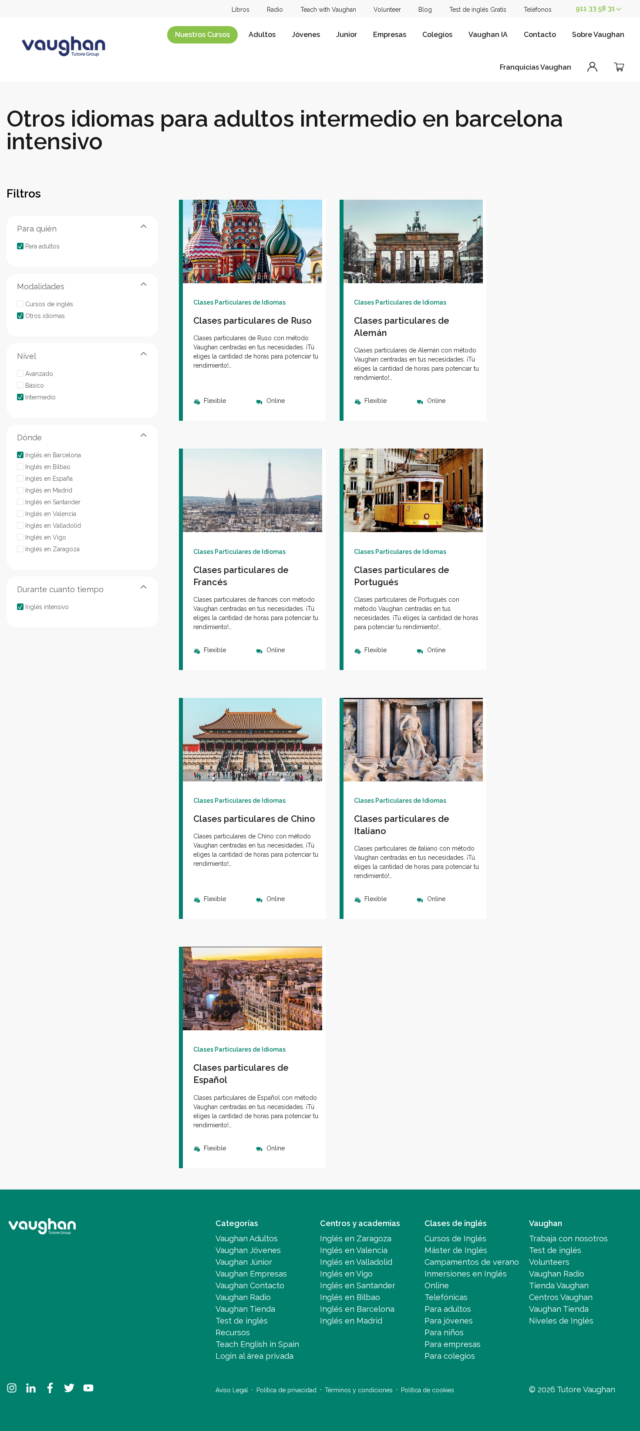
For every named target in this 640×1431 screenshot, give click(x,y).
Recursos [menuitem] (233, 1332)
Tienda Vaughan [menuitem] (559, 1285)
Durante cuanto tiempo (60, 588)
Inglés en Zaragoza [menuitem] (355, 1238)
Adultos (262, 34)
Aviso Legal (232, 1390)
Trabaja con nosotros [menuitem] (568, 1238)
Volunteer (387, 9)
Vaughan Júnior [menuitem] (244, 1262)
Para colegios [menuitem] (449, 1356)
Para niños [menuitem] (444, 1332)
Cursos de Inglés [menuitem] (455, 1238)
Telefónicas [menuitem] (446, 1297)
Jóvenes (306, 34)
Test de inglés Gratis (477, 9)
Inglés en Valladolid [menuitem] (356, 1262)
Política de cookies (427, 1390)
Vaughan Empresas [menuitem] (251, 1273)
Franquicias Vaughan (535, 67)
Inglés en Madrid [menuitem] (351, 1320)
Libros (240, 9)
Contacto (540, 34)
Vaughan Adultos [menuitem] (247, 1238)
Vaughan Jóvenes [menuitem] (248, 1250)
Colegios (437, 34)
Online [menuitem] (436, 1285)
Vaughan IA (488, 34)
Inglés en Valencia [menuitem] (353, 1250)
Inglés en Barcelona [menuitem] (357, 1309)
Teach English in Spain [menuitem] (257, 1344)
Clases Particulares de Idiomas (239, 302)
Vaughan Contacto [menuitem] (250, 1285)
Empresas (389, 34)
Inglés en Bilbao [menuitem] (350, 1297)
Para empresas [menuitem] (452, 1344)
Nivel (26, 355)
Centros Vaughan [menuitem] (561, 1297)
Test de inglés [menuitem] (242, 1320)
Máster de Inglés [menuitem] (455, 1250)
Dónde (29, 437)
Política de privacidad (286, 1390)
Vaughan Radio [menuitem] (243, 1297)
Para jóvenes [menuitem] (448, 1320)
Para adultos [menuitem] (447, 1309)
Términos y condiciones (359, 1390)
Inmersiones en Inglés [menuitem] (465, 1273)
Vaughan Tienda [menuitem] (245, 1309)
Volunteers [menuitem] (549, 1262)
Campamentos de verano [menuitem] (471, 1262)
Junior (346, 34)
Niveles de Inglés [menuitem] (561, 1320)
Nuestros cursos (202, 34)
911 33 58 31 (595, 8)
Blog (425, 9)
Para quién (37, 228)
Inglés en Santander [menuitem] (357, 1285)
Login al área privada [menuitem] (254, 1356)
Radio (275, 9)
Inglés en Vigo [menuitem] (346, 1273)
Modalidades (40, 286)
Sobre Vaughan (598, 34)
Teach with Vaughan (328, 9)
